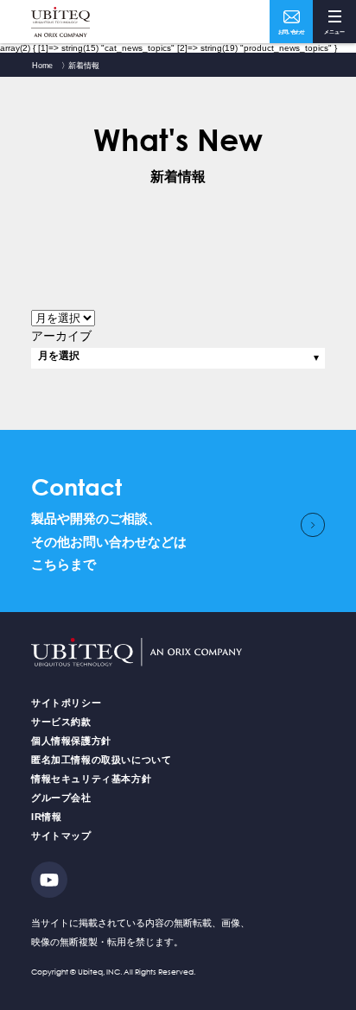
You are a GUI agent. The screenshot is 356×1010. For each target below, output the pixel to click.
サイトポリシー (66, 703)
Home (42, 65)
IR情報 (46, 816)
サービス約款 (61, 721)
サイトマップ (61, 835)
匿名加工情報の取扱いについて (101, 759)
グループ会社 (61, 797)
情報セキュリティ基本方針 (91, 778)
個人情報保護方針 (71, 740)
